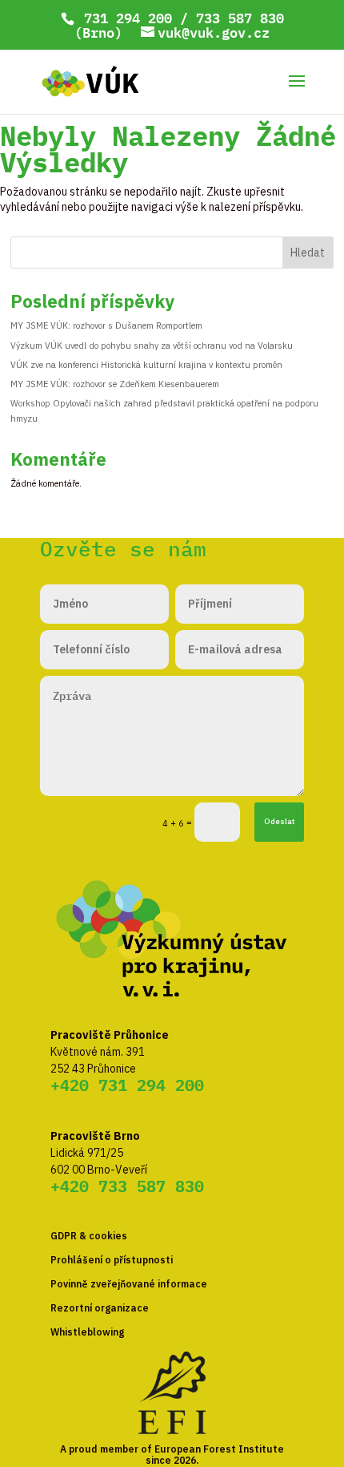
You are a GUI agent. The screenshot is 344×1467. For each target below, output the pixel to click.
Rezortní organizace (99, 1308)
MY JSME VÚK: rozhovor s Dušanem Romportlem (106, 325)
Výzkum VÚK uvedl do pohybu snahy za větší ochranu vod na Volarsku (151, 345)
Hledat (307, 252)
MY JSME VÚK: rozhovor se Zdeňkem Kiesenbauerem (114, 384)
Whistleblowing (87, 1332)
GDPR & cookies (88, 1236)
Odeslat (279, 821)
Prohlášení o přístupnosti (111, 1260)
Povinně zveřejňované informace (128, 1284)
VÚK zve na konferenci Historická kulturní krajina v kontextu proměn (146, 364)
